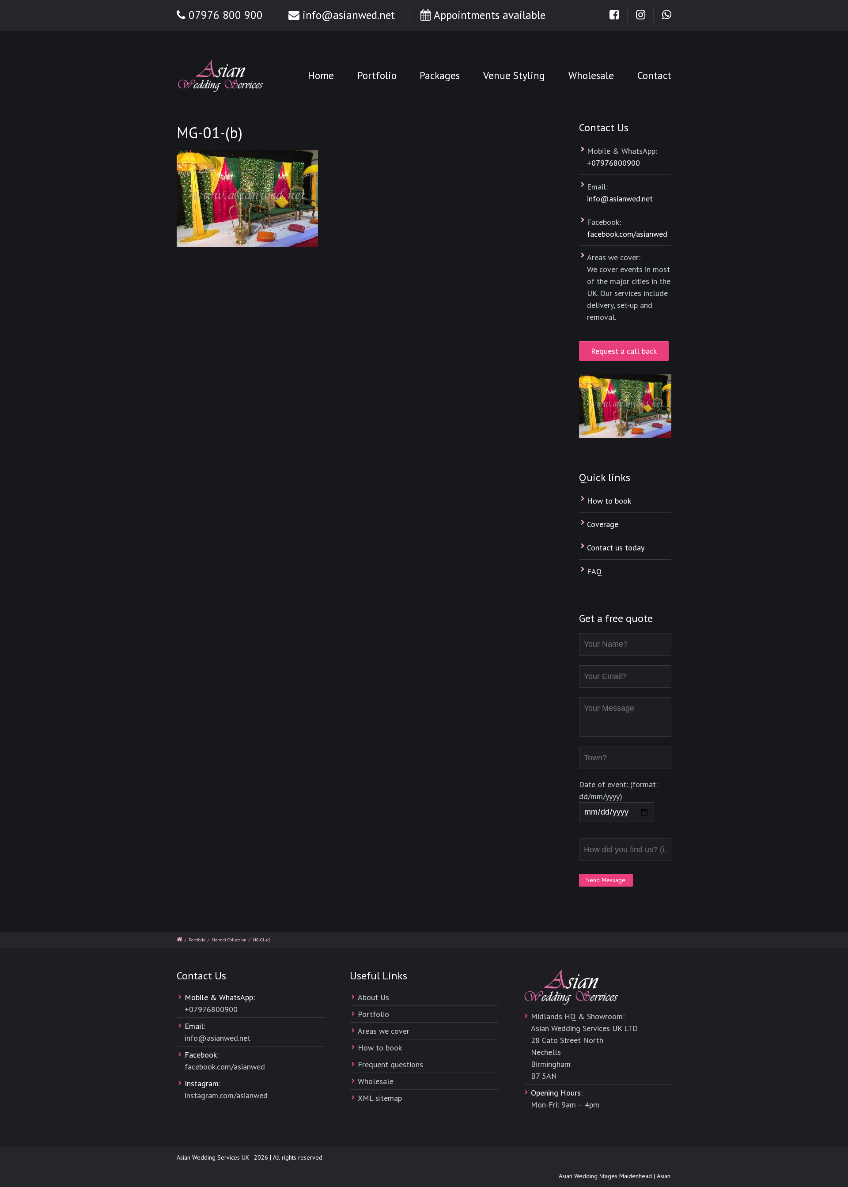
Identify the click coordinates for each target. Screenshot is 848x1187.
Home (321, 75)
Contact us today (615, 547)
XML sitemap (380, 1098)
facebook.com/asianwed (627, 234)
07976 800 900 (226, 15)
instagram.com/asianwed (226, 1095)
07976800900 (615, 163)
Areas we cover (383, 1031)
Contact (654, 75)
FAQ (594, 571)
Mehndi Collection (229, 940)
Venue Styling (514, 75)
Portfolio (377, 75)
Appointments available (489, 15)
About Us (373, 997)
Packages (440, 75)
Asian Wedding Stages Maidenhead (597, 1176)
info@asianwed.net (349, 15)
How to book (609, 501)
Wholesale (591, 75)
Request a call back (624, 351)
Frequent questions (390, 1064)
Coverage (602, 524)
